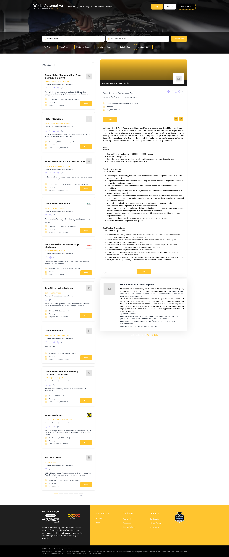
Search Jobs (179, 38)
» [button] (84, 495)
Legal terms (154, 527)
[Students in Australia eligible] (54, 88)
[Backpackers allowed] (50, 88)
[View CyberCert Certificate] (179, 517)
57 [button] (81, 495)
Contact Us (154, 519)
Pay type (47, 47)
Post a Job (152, 335)
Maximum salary (105, 47)
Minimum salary (83, 47)
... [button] (76, 495)
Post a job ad (186, 6)
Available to (143, 47)
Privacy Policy (155, 523)
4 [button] (70, 495)
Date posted (125, 47)
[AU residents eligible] (46, 88)
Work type (64, 47)
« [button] (52, 495)
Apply (86, 104)
